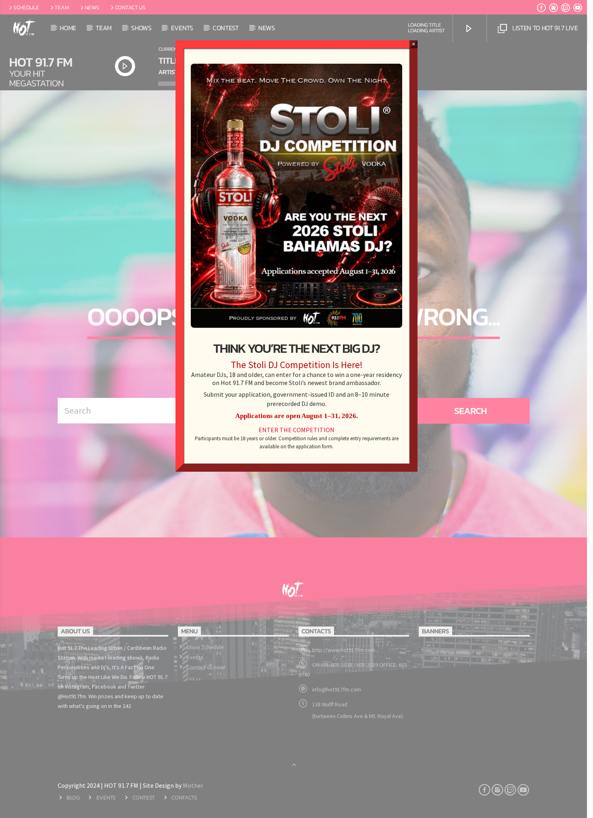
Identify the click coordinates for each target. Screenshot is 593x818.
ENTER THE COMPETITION (296, 430)
